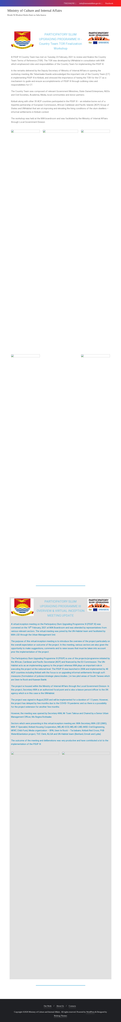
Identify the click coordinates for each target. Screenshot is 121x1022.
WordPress (90, 1012)
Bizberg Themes (60, 1016)
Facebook (109, 3)
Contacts (72, 1006)
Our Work (47, 1006)
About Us (60, 1006)
